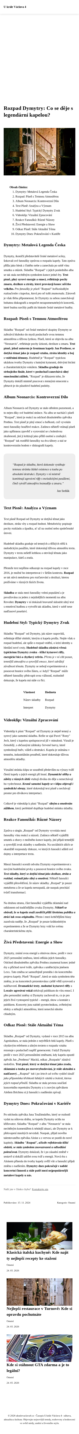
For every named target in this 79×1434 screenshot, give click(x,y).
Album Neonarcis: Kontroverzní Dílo (37, 201)
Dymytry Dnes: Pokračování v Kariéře (37, 233)
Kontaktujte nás (40, 1189)
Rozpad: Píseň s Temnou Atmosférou (37, 196)
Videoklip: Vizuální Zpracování (33, 215)
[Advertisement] (39, 55)
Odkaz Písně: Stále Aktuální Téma (35, 229)
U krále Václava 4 (15, 6)
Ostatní (71, 1202)
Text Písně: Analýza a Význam (33, 205)
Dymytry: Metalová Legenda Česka (36, 191)
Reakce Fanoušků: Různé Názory (35, 219)
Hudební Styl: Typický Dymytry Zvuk (37, 210)
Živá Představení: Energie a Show (35, 224)
